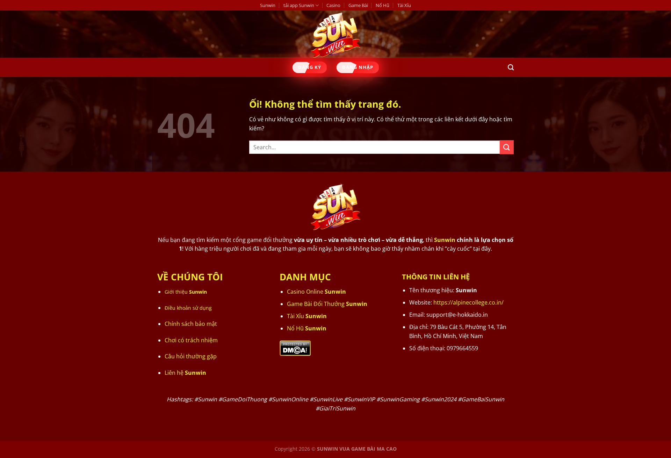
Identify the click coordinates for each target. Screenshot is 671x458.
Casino (333, 5)
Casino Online (316, 291)
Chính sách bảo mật (191, 324)
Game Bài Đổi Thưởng (327, 304)
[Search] (511, 67)
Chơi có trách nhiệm (191, 340)
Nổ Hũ (382, 5)
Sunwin (267, 5)
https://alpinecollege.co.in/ (468, 302)
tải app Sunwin (298, 5)
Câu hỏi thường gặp (191, 356)
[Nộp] (507, 147)
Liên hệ (185, 373)
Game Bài (358, 5)
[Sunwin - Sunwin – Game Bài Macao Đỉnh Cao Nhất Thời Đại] (336, 34)
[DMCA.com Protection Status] (295, 347)
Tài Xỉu (404, 5)
